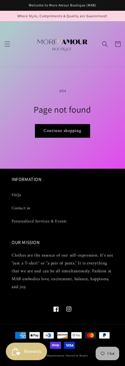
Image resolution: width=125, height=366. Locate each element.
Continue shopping (62, 131)
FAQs (16, 195)
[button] (7, 44)
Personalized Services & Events (39, 221)
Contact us (21, 208)
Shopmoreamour (56, 356)
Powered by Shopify (77, 356)
